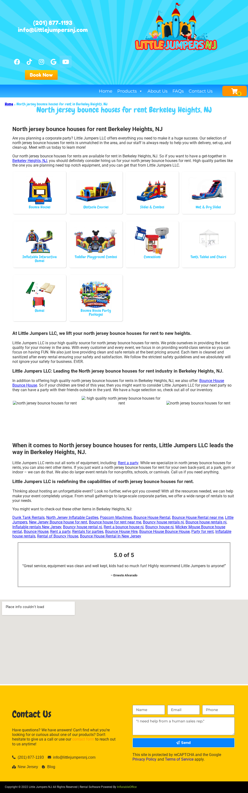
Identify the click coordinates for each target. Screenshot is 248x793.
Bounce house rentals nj (206, 522)
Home (105, 91)
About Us (157, 91)
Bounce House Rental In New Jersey (110, 536)
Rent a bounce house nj (124, 527)
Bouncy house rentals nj (163, 522)
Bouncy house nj (159, 527)
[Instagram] (41, 62)
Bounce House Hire (121, 531)
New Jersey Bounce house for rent (58, 522)
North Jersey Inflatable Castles (72, 517)
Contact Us (201, 91)
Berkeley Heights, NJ (29, 160)
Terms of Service (179, 759)
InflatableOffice (127, 787)
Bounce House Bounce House (164, 531)
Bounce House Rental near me (197, 517)
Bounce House (36, 531)
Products (127, 91)
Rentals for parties (87, 531)
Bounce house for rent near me (115, 522)
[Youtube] (66, 62)
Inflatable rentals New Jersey (36, 527)
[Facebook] (17, 62)
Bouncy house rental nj (82, 527)
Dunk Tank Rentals (28, 517)
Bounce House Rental (152, 517)
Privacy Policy (144, 759)
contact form (83, 739)
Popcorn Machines (116, 517)
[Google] (53, 62)
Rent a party (128, 463)
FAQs (178, 91)
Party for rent (202, 531)
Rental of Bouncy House (57, 536)
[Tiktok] (29, 62)
